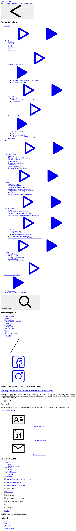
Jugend (10, 469)
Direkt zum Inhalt (6, 1)
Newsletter (7, 337)
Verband (6, 462)
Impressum (7, 525)
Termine (6, 332)
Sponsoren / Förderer (14, 466)
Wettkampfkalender (10, 473)
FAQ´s (6, 330)
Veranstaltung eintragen (11, 333)
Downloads (7, 325)
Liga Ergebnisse (9, 320)
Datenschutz (8, 522)
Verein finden (8, 471)
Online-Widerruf (9, 316)
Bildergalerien (8, 326)
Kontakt (6, 323)
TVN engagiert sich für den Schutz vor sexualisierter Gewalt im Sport (27, 391)
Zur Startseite (8, 476)
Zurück (31, 18)
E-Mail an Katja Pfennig (8, 410)
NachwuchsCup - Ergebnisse (13, 321)
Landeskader (8, 467)
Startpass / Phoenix (10, 328)
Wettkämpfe (7, 335)
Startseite (7, 318)
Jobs (9, 464)
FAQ (5, 523)
